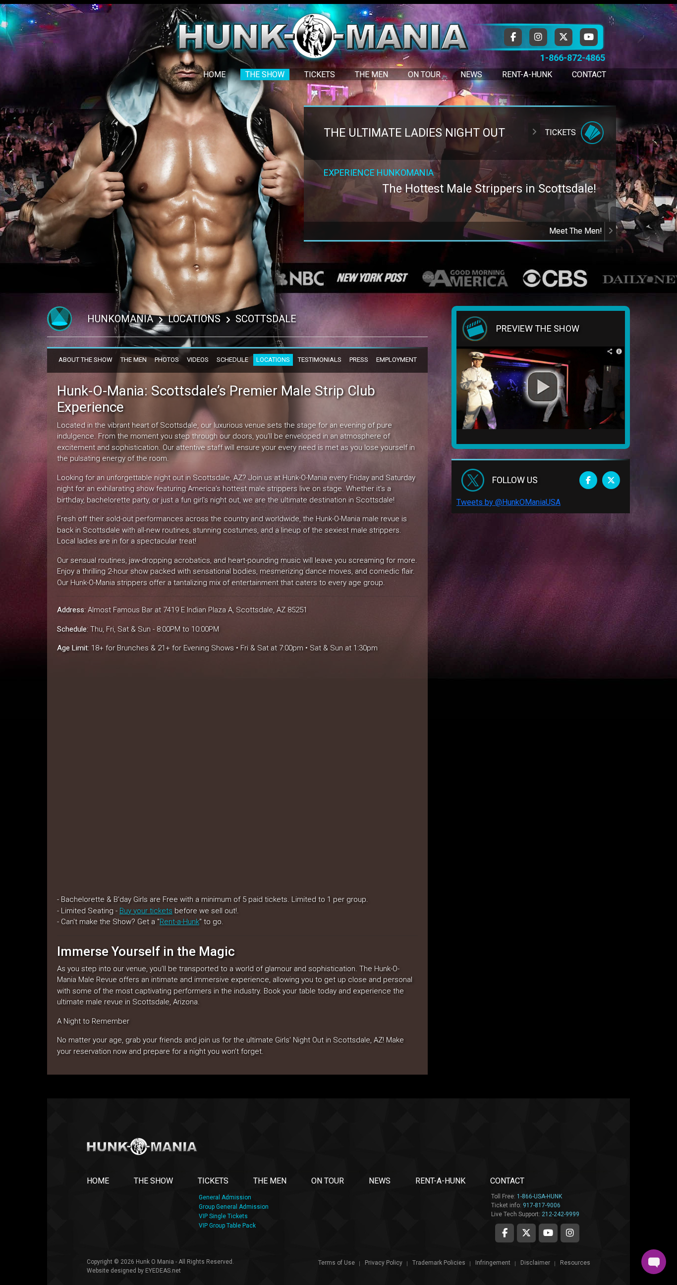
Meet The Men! (576, 231)
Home (214, 74)
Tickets (319, 74)
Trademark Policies (438, 1262)
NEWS (380, 1181)
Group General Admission (234, 1206)
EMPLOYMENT (396, 359)
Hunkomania (120, 319)
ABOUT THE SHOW (85, 359)
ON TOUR (327, 1181)
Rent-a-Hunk (179, 921)
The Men (371, 74)
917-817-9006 (542, 1205)
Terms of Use (336, 1262)
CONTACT (507, 1181)
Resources (575, 1262)
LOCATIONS (273, 359)
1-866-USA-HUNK (539, 1196)
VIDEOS (198, 359)
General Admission (225, 1197)
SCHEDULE (232, 359)
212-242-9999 (560, 1214)
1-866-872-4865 (572, 57)
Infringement (492, 1262)
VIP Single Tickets (223, 1216)
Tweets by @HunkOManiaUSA (508, 502)
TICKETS (213, 1181)
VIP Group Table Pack (227, 1225)
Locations (194, 319)
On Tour (424, 74)
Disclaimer (535, 1262)
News (471, 74)
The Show (264, 74)
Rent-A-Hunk (527, 74)
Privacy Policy (383, 1262)
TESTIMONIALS (319, 359)
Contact (589, 74)
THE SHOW (153, 1181)
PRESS (358, 359)
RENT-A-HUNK (440, 1181)
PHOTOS (167, 359)
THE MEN (133, 359)
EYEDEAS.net (163, 1270)
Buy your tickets (145, 910)
